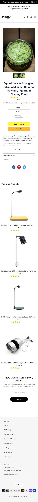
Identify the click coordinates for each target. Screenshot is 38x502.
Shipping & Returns (9, 434)
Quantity (18, 116)
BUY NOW (19, 129)
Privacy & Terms (8, 443)
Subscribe (19, 399)
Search (6, 425)
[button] (34, 50)
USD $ (18, 484)
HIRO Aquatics (16, 496)
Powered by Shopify (24, 496)
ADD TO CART (19, 124)
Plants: (18, 107)
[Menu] (35, 17)
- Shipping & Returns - (9, 155)
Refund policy (8, 457)
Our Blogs (6, 448)
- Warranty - (6, 159)
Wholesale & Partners (10, 439)
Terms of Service (8, 452)
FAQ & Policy (7, 430)
